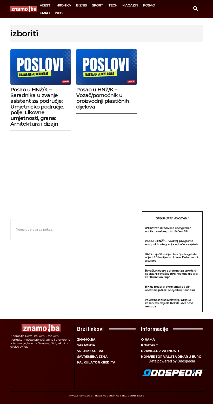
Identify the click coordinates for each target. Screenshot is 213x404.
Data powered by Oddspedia (172, 361)
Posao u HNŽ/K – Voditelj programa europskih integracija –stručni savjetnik (171, 242)
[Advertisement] (106, 169)
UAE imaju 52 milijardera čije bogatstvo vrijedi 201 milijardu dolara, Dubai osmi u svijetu (171, 257)
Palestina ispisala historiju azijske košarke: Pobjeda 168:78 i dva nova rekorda (169, 303)
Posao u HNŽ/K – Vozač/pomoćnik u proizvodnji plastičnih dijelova (102, 98)
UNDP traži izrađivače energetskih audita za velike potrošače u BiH (168, 229)
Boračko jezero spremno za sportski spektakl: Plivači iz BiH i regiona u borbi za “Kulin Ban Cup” (171, 274)
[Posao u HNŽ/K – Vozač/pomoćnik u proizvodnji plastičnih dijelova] (106, 67)
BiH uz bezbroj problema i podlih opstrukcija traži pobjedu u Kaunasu (170, 288)
